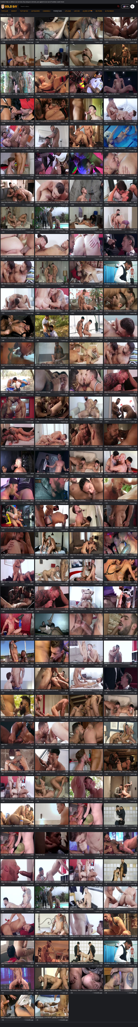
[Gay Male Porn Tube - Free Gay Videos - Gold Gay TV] (9, 6)
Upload (68, 11)
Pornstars (57, 11)
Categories (35, 11)
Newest (14, 11)
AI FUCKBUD (109, 11)
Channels (46, 11)
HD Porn (98, 11)
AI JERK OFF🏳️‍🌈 (87, 11)
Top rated (24, 11)
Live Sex (77, 11)
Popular (4, 11)
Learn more (60, 2)
